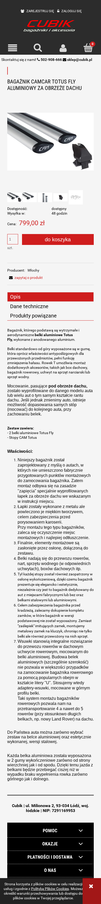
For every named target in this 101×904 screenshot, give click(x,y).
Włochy (33, 270)
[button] (12, 48)
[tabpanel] (50, 559)
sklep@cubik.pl (79, 60)
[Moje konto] (63, 47)
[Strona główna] (50, 25)
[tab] (50, 297)
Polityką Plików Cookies (50, 889)
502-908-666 (51, 60)
